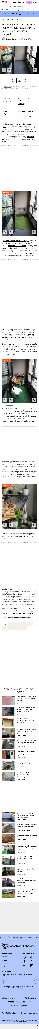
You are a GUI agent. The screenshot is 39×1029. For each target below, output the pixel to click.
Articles (23, 10)
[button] (35, 70)
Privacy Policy (17, 988)
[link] (27, 699)
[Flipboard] (31, 965)
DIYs (17, 19)
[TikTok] (31, 957)
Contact (4, 963)
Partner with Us (32, 1013)
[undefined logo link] (14, 2)
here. (31, 613)
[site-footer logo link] (6, 1013)
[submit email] (34, 981)
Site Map (4, 967)
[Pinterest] (31, 961)
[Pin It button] (9, 70)
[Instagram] (24, 957)
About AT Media (17, 1013)
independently (8, 87)
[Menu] (3, 2)
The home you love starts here (21, 937)
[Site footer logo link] (19, 946)
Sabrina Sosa (9, 75)
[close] (37, 1025)
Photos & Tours (6, 10)
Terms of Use (6, 988)
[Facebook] (24, 961)
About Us (4, 960)
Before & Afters (7, 19)
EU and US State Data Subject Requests (25, 1020)
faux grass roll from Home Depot (16, 241)
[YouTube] (24, 965)
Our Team (5, 956)
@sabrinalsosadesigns (17, 246)
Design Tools (31, 10)
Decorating (16, 10)
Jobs (25, 1013)
